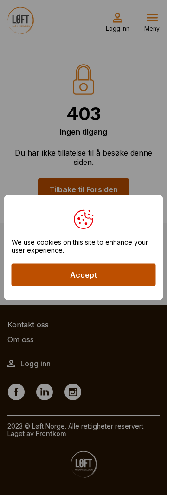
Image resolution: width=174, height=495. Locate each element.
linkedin (44, 391)
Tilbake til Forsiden (83, 189)
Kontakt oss (28, 324)
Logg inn (117, 28)
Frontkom (51, 433)
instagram (73, 391)
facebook (16, 391)
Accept (83, 275)
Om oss (20, 339)
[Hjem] (20, 21)
